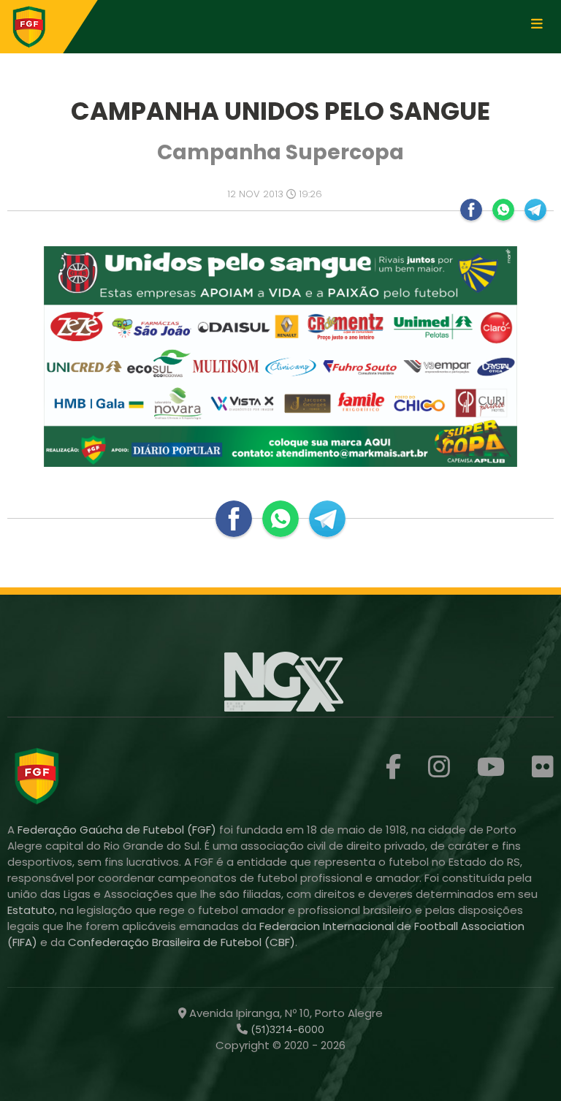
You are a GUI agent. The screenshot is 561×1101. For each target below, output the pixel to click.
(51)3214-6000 (286, 1029)
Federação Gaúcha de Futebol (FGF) (118, 829)
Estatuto (31, 910)
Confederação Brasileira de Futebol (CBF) (181, 942)
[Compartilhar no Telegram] (535, 210)
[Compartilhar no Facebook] (471, 210)
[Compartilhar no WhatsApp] (503, 210)
